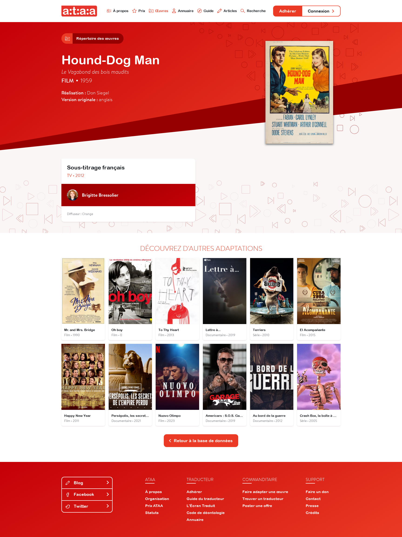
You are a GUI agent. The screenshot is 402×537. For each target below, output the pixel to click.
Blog (78, 482)
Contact (313, 499)
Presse (312, 506)
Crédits (312, 512)
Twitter (80, 506)
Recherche (256, 11)
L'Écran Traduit (201, 506)
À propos (120, 11)
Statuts (152, 512)
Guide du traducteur (205, 499)
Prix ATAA (154, 506)
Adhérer (287, 11)
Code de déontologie (206, 512)
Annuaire (186, 11)
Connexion (318, 11)
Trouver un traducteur (262, 499)
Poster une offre (257, 506)
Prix (141, 11)
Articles (230, 11)
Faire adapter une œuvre (265, 492)
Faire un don (317, 492)
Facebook (83, 494)
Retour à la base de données (203, 440)
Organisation (157, 499)
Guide (209, 11)
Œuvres (161, 11)
